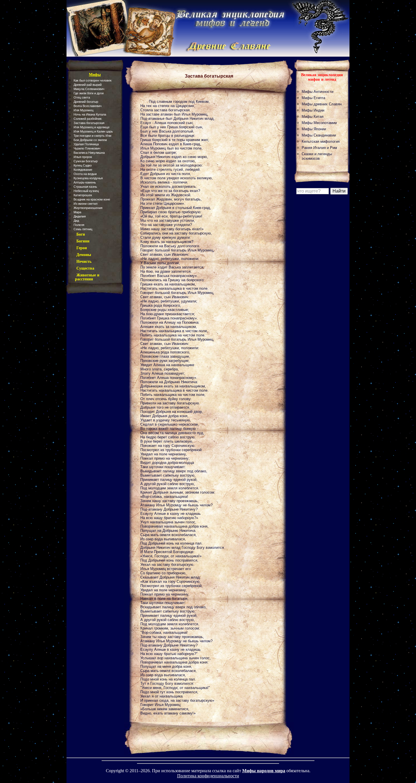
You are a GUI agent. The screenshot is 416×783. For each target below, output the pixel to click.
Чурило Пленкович (87, 148)
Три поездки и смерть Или (92, 135)
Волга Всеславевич (88, 106)
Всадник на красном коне (92, 199)
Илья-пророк (83, 157)
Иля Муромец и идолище (92, 127)
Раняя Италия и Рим (319, 148)
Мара (77, 212)
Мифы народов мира (263, 770)
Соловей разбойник (88, 118)
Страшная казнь (85, 186)
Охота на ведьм (85, 174)
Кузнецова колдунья (88, 178)
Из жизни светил (85, 203)
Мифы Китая (312, 116)
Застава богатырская (89, 123)
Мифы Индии (313, 110)
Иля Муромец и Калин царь (93, 131)
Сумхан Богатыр (86, 161)
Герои (81, 248)
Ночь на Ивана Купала (90, 114)
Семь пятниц (83, 229)
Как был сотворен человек (92, 80)
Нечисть (83, 261)
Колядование (83, 169)
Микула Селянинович (89, 89)
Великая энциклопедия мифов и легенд (322, 77)
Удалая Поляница (86, 144)
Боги (80, 234)
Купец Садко (83, 165)
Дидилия (80, 216)
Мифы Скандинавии (319, 135)
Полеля (79, 225)
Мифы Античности (317, 91)
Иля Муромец (83, 110)
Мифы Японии (314, 129)
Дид (76, 220)
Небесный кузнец (86, 191)
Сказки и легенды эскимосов (317, 156)
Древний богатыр (86, 101)
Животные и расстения (87, 277)
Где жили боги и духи (89, 93)
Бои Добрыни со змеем (90, 140)
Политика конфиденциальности (208, 775)
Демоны (83, 255)
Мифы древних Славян (322, 104)
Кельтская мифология (321, 141)
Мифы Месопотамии (319, 123)
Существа (85, 268)
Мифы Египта (313, 98)
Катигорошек (83, 195)
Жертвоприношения (88, 208)
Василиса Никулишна (89, 152)
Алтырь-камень (85, 182)
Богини (82, 241)
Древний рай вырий (88, 84)
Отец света (82, 97)
